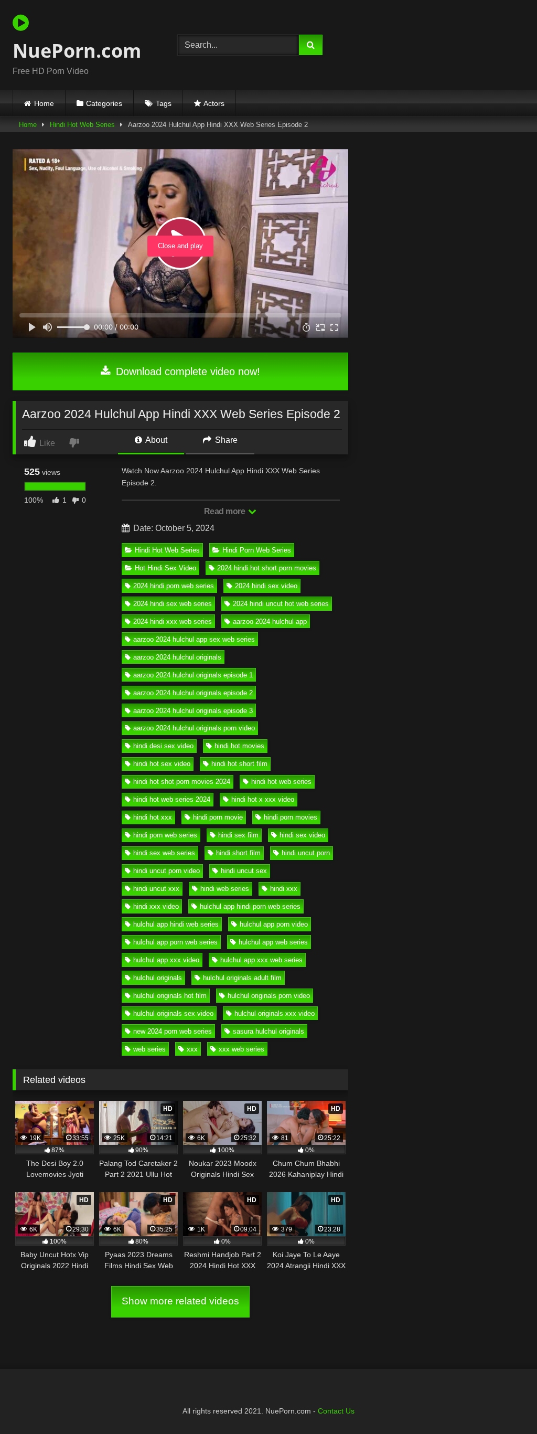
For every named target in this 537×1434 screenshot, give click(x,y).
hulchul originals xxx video (274, 1013)
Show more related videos (180, 1300)
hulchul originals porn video (269, 996)
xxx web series (241, 1049)
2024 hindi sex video (266, 586)
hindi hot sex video (161, 764)
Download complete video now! (186, 371)
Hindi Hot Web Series (82, 125)
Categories (104, 103)
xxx (192, 1049)
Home (44, 103)
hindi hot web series (281, 781)
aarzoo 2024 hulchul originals (177, 657)
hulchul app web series (273, 942)
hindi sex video (302, 835)
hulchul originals (157, 978)
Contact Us (336, 1411)
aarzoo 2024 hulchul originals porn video (194, 728)
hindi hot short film (239, 764)
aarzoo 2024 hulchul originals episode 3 (193, 711)
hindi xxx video (156, 906)
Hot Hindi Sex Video (165, 568)
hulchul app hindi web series (176, 924)
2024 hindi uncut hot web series (281, 604)
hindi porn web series (165, 835)
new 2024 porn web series (172, 1031)
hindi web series (224, 889)
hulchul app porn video (274, 924)
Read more (225, 511)
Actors (213, 103)
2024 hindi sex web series (172, 604)
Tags (163, 103)
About (155, 439)
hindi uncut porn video (166, 871)
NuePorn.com (77, 50)
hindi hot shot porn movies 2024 (181, 781)
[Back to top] (504, 1403)
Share (225, 439)
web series (149, 1049)
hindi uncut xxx (156, 889)
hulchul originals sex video (173, 1013)
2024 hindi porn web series (173, 586)
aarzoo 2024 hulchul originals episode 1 (193, 675)
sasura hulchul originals (268, 1031)
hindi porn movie (218, 817)
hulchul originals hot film (170, 996)
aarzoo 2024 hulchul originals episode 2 (193, 693)
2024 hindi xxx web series (172, 621)
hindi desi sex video (163, 746)
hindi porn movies (290, 817)
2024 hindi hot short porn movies (266, 568)
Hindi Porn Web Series (256, 550)
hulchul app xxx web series (261, 960)
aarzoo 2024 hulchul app (270, 621)
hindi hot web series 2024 (171, 799)
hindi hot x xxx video (262, 799)
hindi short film (238, 853)
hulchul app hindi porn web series (250, 906)
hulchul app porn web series (175, 942)
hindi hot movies (239, 746)
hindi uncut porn (306, 853)
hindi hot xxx (152, 817)
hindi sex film (238, 835)
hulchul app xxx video (166, 960)
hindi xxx (283, 889)
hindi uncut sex (244, 871)
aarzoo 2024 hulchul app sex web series (194, 639)
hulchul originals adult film (242, 978)
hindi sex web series (164, 853)
